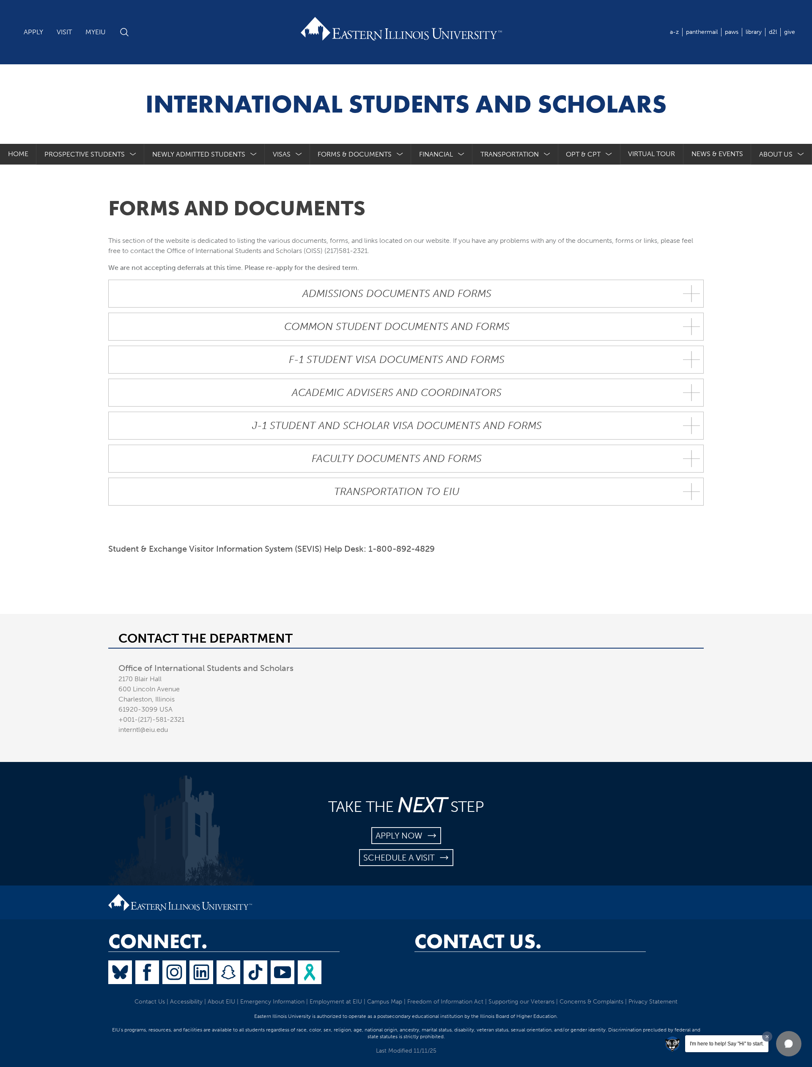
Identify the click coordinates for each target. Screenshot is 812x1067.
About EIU (221, 1001)
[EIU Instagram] (174, 972)
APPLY (33, 32)
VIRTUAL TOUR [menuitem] (651, 154)
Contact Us (149, 1001)
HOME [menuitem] (18, 154)
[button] (788, 1043)
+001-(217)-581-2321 (151, 719)
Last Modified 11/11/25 (406, 1050)
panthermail (702, 32)
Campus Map (384, 1001)
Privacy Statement (653, 1001)
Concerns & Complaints (591, 1001)
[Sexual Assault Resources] (309, 972)
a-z (674, 32)
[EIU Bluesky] (120, 972)
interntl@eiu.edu (143, 730)
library (754, 32)
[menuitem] (90, 154)
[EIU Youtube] (282, 972)
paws (731, 32)
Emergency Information (272, 1001)
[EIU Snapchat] (228, 972)
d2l (773, 32)
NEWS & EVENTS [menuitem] (717, 154)
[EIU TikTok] (255, 972)
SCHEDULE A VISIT (401, 857)
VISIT (64, 32)
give (789, 32)
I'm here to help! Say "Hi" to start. (727, 1044)
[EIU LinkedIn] (201, 972)
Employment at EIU (336, 1001)
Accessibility (186, 1001)
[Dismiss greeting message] (767, 1036)
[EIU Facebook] (147, 972)
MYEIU (95, 32)
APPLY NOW (401, 835)
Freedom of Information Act (445, 1001)
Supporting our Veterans (521, 1001)
